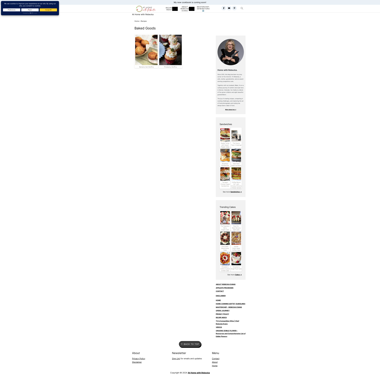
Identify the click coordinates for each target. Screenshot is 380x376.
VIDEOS (219, 327)
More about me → (230, 109)
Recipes (144, 21)
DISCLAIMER (221, 296)
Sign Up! (176, 358)
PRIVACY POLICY (222, 314)
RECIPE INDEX (169, 9)
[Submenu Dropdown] (175, 9)
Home (136, 21)
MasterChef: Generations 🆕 (203, 9)
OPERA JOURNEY (223, 311)
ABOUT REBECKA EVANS (225, 284)
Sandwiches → (236, 192)
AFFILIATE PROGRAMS (224, 288)
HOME (218, 300)
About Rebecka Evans (185, 9)
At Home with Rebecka (142, 14)
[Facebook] (223, 8)
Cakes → (238, 275)
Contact (215, 358)
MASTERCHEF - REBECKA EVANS (229, 307)
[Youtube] (229, 8)
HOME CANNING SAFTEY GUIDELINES (230, 304)
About (215, 362)
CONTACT (220, 291)
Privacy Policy (138, 358)
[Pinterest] (234, 8)
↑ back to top (190, 344)
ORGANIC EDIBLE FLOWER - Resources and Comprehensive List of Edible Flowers (231, 333)
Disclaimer (137, 362)
